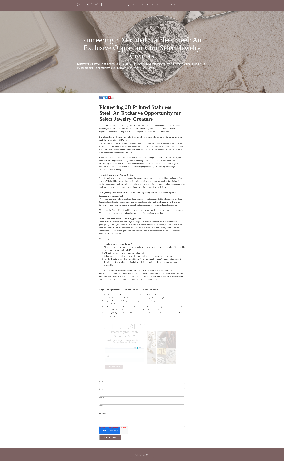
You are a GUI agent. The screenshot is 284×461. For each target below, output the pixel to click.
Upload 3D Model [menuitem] (147, 5)
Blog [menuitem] (127, 5)
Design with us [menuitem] (161, 5)
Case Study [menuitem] (174, 5)
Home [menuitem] (135, 5)
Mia (130, 210)
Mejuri (121, 210)
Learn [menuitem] (184, 5)
